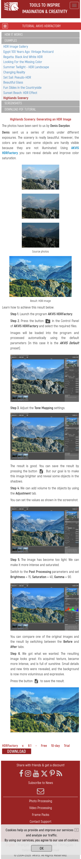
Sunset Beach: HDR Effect (20, 93)
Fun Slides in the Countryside (22, 87)
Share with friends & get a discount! (41, 765)
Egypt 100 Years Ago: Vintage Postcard (28, 52)
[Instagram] (28, 773)
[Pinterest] (52, 773)
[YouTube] (36, 773)
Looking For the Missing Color (22, 62)
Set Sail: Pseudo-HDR (17, 77)
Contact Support (40, 821)
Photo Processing (40, 801)
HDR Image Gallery (15, 46)
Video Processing (40, 808)
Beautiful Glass (13, 82)
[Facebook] (21, 773)
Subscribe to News (40, 783)
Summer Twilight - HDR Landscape (26, 67)
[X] (44, 773)
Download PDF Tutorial (20, 109)
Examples (11, 41)
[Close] (76, 830)
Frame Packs (40, 815)
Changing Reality (14, 72)
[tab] (40, 35)
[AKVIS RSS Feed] (59, 773)
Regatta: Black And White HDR (23, 57)
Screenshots (13, 103)
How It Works (14, 35)
